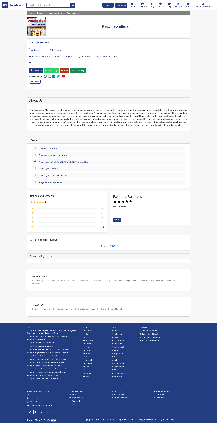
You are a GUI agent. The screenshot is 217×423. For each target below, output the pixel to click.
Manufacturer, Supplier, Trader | (165, 280)
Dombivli (89, 344)
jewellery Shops (56, 13)
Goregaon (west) (120, 373)
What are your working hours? (51, 154)
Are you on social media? (48, 182)
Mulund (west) (119, 347)
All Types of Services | (100, 280)
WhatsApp (52, 70)
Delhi (87, 367)
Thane (88, 350)
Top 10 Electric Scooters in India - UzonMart (45, 375)
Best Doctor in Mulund (150, 334)
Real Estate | (84, 280)
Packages (121, 5)
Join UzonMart (119, 394)
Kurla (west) (118, 334)
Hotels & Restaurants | (67, 280)
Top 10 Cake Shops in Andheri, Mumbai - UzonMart (47, 362)
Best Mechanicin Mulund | (112, 309)
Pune (87, 376)
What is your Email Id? (46, 168)
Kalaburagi (89, 363)
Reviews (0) (38, 50)
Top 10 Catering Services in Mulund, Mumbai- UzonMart (49, 372)
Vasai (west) (118, 376)
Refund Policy (160, 398)
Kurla (116, 360)
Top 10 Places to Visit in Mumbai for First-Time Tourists (49, 336)
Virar (87, 357)
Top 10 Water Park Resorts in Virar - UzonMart (46, 366)
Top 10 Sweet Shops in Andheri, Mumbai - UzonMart (48, 359)
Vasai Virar (89, 340)
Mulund (116, 331)
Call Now (37, 70)
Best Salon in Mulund (149, 331)
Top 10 (74, 394)
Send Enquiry (78, 70)
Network (57, 50)
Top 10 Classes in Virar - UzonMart (42, 343)
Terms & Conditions (163, 391)
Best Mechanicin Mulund (150, 340)
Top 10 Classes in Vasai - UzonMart (42, 346)
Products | (36, 283)
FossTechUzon (169, 419)
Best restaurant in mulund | (87, 309)
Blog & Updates (77, 398)
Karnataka (89, 360)
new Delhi (89, 370)
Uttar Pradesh (119, 340)
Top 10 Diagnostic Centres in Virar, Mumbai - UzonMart (49, 349)
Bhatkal (88, 373)
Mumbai (89, 331)
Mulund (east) (119, 344)
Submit (117, 220)
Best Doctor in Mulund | (63, 309)
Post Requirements (120, 398)
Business (41, 13)
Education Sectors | (141, 280)
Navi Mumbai (119, 357)
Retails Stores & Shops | (121, 280)
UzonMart (111, 419)
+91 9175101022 (35, 402)
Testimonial (76, 401)
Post (108, 5)
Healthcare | (37, 280)
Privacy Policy (161, 394)
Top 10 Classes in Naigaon (39, 339)
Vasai (88, 347)
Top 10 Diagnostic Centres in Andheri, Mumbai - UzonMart (50, 356)
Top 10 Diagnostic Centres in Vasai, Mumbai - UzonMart (49, 353)
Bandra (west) (119, 367)
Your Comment (120, 206)
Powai (116, 337)
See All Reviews (108, 245)
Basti (87, 334)
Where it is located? (45, 148)
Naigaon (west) (119, 354)
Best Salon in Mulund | (42, 309)
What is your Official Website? (50, 175)
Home (31, 13)
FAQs (73, 404)
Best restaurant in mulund (151, 337)
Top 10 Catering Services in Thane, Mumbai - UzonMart (49, 369)
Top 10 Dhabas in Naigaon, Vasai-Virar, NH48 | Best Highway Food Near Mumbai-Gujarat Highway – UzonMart (51, 332)
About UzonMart (77, 391)
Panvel (88, 354)
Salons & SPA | (50, 280)
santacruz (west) (119, 363)
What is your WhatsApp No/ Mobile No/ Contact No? (61, 161)
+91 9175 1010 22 (36, 398)
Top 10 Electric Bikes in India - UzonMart (44, 379)
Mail (65, 70)
